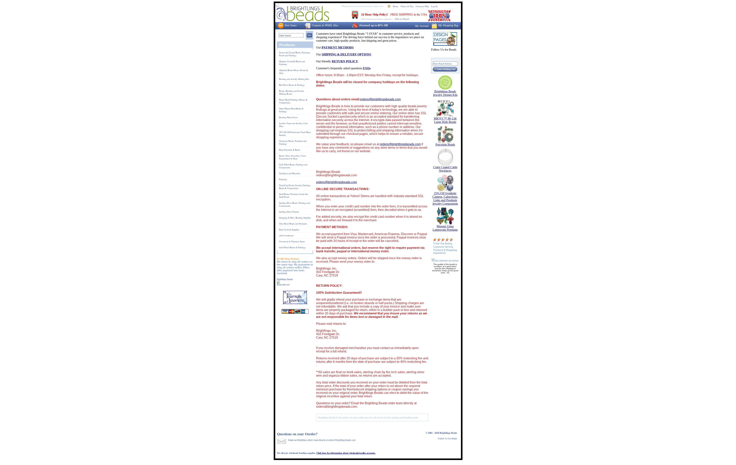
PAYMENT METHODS (338, 47)
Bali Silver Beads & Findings (292, 84)
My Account (422, 26)
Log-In (434, 6)
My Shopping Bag (448, 25)
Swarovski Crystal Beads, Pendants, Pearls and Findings (294, 54)
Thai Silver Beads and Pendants (293, 223)
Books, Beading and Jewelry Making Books (291, 92)
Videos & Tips (407, 6)
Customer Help (422, 6)
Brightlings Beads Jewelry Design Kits (445, 93)
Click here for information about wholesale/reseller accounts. (346, 453)
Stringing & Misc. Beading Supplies (295, 217)
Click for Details (402, 18)
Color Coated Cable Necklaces (445, 169)
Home (395, 6)
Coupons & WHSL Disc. (325, 25)
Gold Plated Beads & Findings (292, 247)
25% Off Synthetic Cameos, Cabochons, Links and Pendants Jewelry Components (445, 198)
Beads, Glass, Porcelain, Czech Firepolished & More (292, 157)
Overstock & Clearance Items (292, 241)
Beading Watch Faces (288, 117)
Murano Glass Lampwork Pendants (445, 228)
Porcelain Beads (445, 144)
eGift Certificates (286, 235)
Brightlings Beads (285, 279)
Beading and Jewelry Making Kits (294, 79)
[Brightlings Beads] (278, 282)
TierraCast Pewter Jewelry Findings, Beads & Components (295, 187)
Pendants (283, 179)
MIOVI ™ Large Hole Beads (445, 120)
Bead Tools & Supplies (289, 229)
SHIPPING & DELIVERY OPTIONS (346, 54)
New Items (291, 25)
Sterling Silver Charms (289, 211)
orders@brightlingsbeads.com (380, 99)
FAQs (366, 68)
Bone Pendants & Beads (289, 149)
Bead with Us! (283, 285)
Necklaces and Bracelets (289, 173)
